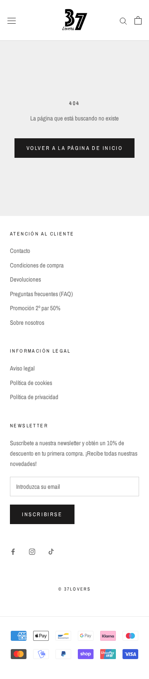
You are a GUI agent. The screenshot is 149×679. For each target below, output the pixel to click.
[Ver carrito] (138, 20)
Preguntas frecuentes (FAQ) (41, 293)
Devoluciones (25, 279)
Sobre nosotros (27, 322)
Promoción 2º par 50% (35, 308)
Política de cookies (31, 382)
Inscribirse (42, 514)
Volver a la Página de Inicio (74, 148)
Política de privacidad (34, 396)
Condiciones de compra (37, 265)
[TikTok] (51, 552)
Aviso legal (22, 368)
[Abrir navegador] (11, 20)
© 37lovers (74, 589)
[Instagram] (32, 552)
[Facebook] (13, 552)
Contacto (20, 250)
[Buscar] (123, 20)
